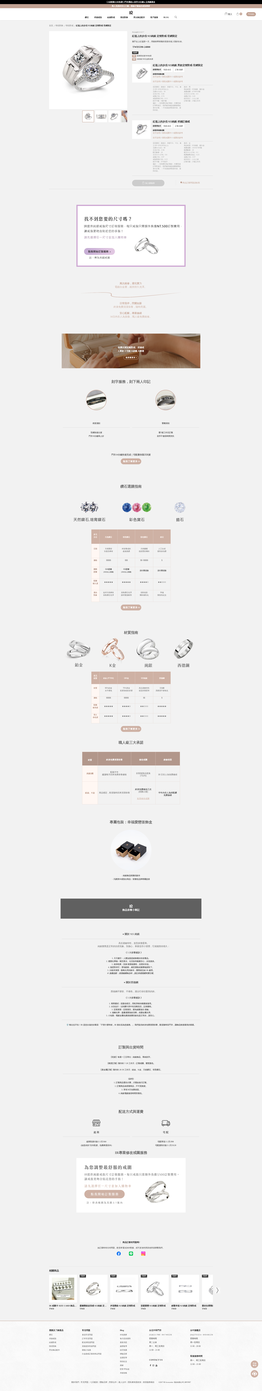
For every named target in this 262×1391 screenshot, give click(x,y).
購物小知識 (86, 1350)
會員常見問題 (87, 1335)
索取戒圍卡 (167, 77)
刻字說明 (156, 77)
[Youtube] (156, 1365)
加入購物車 (150, 183)
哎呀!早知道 (124, 1369)
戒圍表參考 (178, 77)
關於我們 (75, 1382)
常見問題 (84, 1382)
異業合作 (113, 1382)
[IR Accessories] (131, 12)
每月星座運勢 (125, 1339)
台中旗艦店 (195, 1330)
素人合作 (122, 1382)
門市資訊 (251, 14)
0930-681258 (208, 1335)
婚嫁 (121, 1365)
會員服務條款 (148, 1382)
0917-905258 (167, 1335)
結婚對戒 (111, 17)
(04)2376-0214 (195, 1335)
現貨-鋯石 (167, 70)
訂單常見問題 (87, 1339)
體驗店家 (123, 1354)
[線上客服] (254, 1374)
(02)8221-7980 (154, 1335)
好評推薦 (123, 1350)
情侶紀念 (123, 1361)
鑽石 (87, 17)
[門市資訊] (254, 1364)
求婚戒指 (98, 17)
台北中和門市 (155, 1330)
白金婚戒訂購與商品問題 (92, 1354)
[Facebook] (150, 1365)
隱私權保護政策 (134, 1382)
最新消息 (123, 1342)
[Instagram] (153, 1365)
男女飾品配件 (139, 17)
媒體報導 (123, 1346)
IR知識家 (123, 1335)
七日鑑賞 (94, 1382)
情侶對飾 (124, 17)
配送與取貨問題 (88, 1342)
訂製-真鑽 (179, 70)
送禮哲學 (123, 1358)
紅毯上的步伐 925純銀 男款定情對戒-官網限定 (178, 65)
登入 (229, 14)
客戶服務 (154, 17)
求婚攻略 (123, 1373)
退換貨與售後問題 (89, 1346)
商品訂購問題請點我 (191, 183)
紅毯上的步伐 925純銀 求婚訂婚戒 (171, 121)
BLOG (166, 17)
